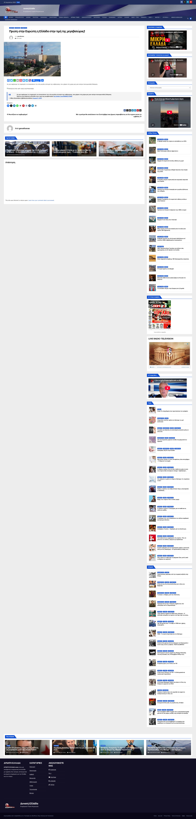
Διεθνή (28, 17)
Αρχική (11, 17)
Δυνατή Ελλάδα (29, 8)
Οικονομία (44, 17)
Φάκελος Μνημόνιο (11, 19)
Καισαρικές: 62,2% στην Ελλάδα (166, 450)
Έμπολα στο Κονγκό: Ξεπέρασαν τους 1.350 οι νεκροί (171, 210)
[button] (187, 18)
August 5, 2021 (37, 98)
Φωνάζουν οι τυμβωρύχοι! (17, 114)
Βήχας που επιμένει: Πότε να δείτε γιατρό (168, 499)
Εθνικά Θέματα (64, 17)
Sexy (150, 17)
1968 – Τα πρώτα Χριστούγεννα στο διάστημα (169, 634)
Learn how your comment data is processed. (41, 200)
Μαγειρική (97, 17)
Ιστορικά (165, 17)
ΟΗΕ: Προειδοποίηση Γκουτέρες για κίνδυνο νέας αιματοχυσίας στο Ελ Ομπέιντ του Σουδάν (170, 249)
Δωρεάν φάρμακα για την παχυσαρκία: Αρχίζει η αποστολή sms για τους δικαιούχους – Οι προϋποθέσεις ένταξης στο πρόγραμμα (173, 549)
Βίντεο (32, 793)
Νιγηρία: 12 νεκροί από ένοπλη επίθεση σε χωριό (170, 161)
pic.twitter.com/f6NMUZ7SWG (63, 96)
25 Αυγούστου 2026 (13, 752)
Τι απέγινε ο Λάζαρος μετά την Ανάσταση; (168, 594)
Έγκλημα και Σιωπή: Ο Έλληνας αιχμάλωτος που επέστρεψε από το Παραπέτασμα (170, 604)
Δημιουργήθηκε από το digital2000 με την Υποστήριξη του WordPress (20, 815)
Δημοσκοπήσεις (86, 17)
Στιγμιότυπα (24, 27)
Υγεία (31, 785)
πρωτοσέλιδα (157, 332)
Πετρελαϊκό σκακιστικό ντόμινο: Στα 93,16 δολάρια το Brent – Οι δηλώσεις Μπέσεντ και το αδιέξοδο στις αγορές (26, 152)
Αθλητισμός (53, 17)
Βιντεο (157, 17)
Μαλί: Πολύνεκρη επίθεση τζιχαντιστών (167, 151)
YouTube (53, 777)
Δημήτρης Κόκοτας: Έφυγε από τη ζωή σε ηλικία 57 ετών (74, 749)
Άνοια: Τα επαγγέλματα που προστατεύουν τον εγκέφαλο (172, 411)
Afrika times (75, 17)
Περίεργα (143, 17)
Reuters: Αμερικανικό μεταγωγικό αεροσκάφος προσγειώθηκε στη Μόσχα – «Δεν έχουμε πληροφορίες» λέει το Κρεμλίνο (167, 750)
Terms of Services (176, 815)
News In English (176, 17)
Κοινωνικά (112, 17)
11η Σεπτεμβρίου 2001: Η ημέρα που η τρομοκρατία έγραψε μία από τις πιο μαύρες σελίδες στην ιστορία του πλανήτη (173, 712)
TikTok (52, 784)
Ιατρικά (120, 17)
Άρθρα (183, 815)
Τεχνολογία (33, 789)
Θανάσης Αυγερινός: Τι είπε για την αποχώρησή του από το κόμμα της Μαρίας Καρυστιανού (121, 749)
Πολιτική (35, 17)
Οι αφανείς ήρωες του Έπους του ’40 (167, 663)
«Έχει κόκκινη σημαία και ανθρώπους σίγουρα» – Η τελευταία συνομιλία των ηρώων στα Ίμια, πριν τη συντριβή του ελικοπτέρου (173, 615)
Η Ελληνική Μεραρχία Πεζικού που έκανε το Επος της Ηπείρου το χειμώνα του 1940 (171, 683)
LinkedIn (53, 781)
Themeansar (50, 815)
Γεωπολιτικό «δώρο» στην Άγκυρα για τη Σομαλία (170, 288)
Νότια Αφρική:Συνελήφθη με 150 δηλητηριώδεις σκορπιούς (173, 259)
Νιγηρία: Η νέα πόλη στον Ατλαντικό (167, 219)
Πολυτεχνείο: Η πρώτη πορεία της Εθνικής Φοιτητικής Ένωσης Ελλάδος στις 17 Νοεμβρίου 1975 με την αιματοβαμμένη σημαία (171, 654)
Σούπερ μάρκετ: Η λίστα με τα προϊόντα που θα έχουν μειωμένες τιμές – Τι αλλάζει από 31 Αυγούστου (72, 152)
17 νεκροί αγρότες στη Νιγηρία (165, 269)
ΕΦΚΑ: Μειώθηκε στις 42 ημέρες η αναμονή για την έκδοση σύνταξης (120, 151)
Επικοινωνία (189, 815)
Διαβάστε (12, 27)
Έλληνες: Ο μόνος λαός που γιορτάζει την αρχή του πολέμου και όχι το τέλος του (171, 692)
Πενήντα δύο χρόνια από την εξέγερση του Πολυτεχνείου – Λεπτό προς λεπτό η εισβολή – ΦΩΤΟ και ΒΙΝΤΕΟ (173, 643)
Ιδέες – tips (135, 17)
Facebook (52, 769)
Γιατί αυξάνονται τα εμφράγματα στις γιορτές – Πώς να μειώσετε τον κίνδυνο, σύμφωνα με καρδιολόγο (171, 538)
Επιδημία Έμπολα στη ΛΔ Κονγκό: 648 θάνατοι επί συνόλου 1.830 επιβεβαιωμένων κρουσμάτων (171, 239)
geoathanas (20, 36)
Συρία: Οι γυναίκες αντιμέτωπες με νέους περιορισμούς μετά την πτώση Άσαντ (22, 749)
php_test (160, 815)
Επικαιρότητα (19, 17)
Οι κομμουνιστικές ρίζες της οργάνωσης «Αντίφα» (170, 702)
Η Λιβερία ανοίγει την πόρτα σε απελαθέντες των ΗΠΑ (171, 141)
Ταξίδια (104, 17)
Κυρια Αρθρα (171, 437)
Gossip (126, 17)
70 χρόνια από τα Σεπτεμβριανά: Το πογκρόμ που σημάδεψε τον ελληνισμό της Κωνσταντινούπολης (171, 722)
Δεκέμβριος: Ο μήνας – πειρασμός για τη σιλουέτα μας (171, 529)
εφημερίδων (164, 332)
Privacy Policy (167, 815)
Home (155, 815)
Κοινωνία (32, 778)
